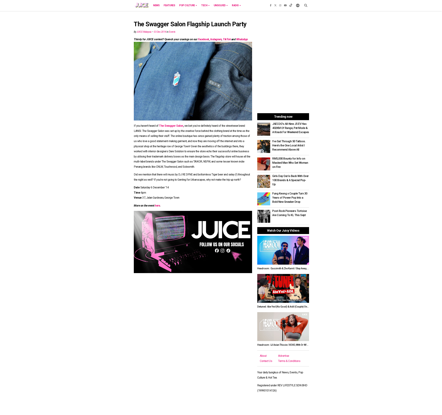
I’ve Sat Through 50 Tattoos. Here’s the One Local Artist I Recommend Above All (289, 145)
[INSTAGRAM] (280, 4)
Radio (235, 5)
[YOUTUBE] (285, 4)
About (263, 355)
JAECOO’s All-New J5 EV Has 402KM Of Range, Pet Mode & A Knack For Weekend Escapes (290, 128)
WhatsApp (242, 39)
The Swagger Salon (171, 125)
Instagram (216, 39)
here (157, 205)
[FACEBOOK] (271, 4)
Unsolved (220, 5)
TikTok (227, 39)
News (156, 5)
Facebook (203, 39)
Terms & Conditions (289, 361)
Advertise (283, 355)
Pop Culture (187, 5)
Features (169, 5)
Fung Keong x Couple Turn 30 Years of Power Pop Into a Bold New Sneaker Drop (289, 197)
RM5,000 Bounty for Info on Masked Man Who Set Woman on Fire (290, 163)
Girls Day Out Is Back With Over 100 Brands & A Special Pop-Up (290, 180)
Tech (204, 5)
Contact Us (266, 361)
